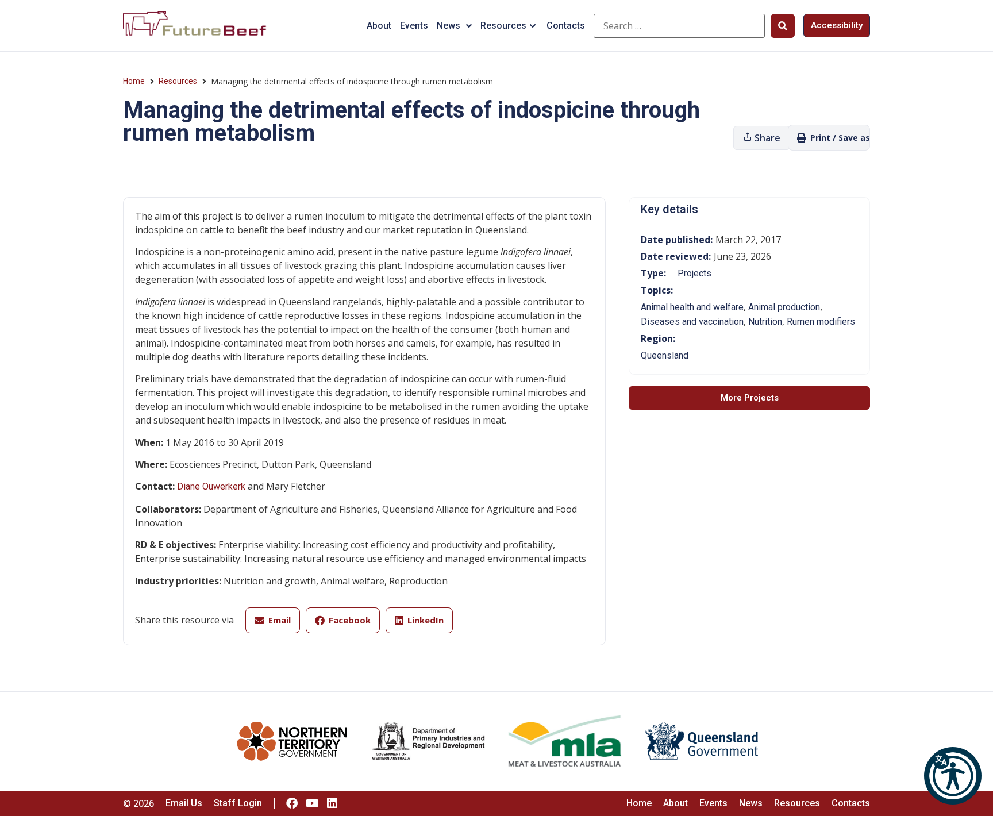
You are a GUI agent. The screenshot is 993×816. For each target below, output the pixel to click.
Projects (694, 273)
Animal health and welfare (692, 307)
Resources (503, 25)
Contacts (565, 25)
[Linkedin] (332, 803)
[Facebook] (292, 803)
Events (414, 25)
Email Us (184, 803)
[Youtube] (312, 803)
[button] (953, 776)
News (448, 25)
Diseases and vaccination (692, 321)
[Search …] (679, 26)
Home (134, 81)
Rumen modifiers (821, 321)
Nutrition (765, 321)
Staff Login (238, 803)
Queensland (664, 355)
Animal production (784, 307)
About (379, 25)
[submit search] (783, 26)
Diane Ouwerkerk (211, 486)
